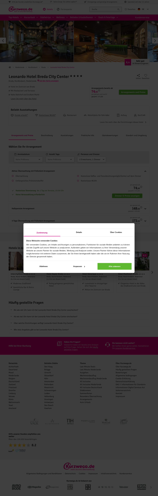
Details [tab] (79, 232)
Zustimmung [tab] (42, 232)
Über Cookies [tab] (116, 232)
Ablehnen (43, 266)
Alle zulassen (114, 266)
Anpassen (77, 266)
